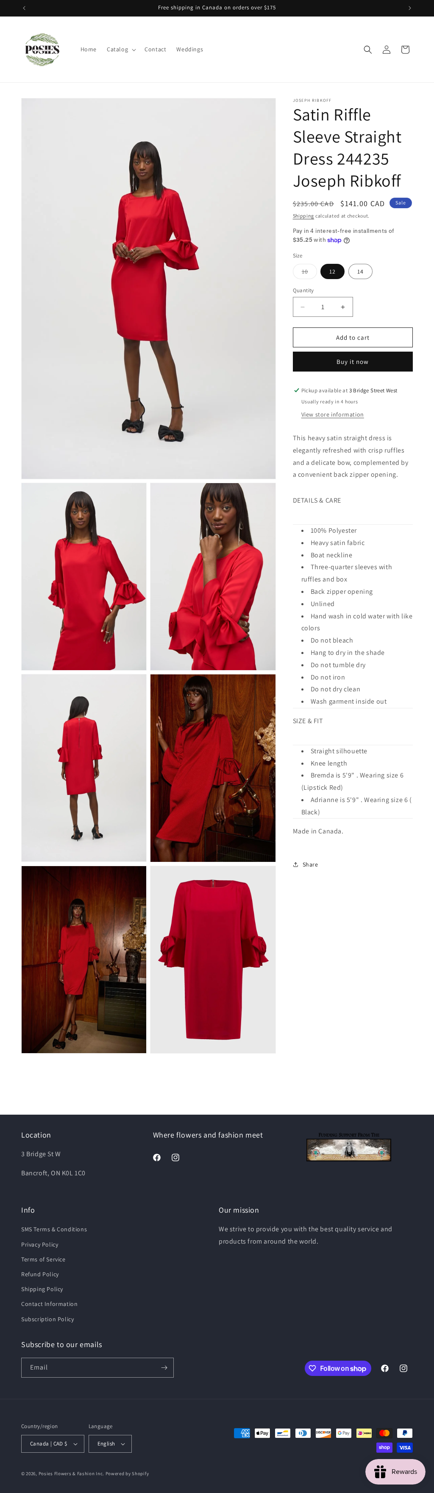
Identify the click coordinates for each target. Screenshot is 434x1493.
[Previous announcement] (24, 8)
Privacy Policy (39, 1244)
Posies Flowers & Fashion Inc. (71, 1473)
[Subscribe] (164, 1368)
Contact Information (49, 1304)
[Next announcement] (410, 8)
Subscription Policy (47, 1319)
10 (309, 273)
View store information (332, 414)
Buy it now (353, 362)
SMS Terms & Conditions (54, 1229)
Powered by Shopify (127, 1473)
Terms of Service (43, 1259)
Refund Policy (40, 1274)
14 (360, 271)
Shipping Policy (42, 1289)
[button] (120, 49)
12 (332, 271)
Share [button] (310, 864)
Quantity (303, 290)
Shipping (303, 215)
